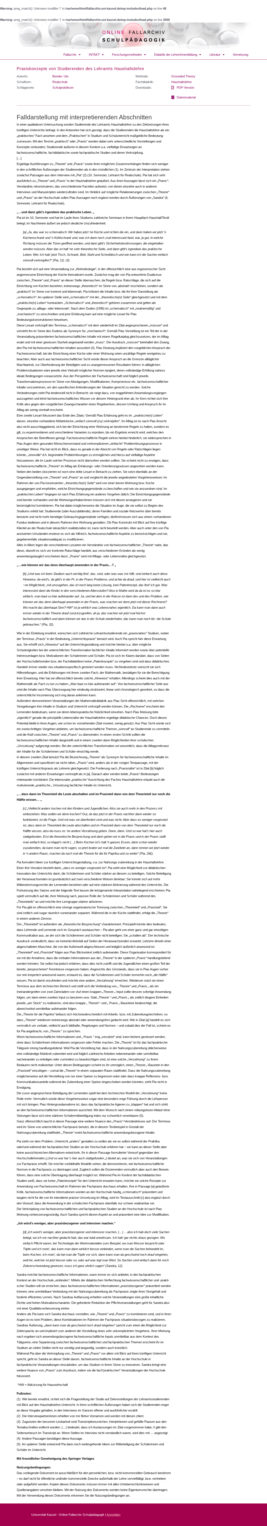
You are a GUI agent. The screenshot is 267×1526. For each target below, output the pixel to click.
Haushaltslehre (181, 82)
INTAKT (94, 54)
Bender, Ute (60, 76)
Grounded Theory (183, 76)
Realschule (60, 82)
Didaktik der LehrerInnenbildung (175, 54)
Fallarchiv (70, 54)
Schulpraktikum (63, 87)
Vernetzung (240, 54)
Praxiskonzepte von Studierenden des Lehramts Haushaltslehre (80, 68)
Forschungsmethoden (127, 54)
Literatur (214, 54)
